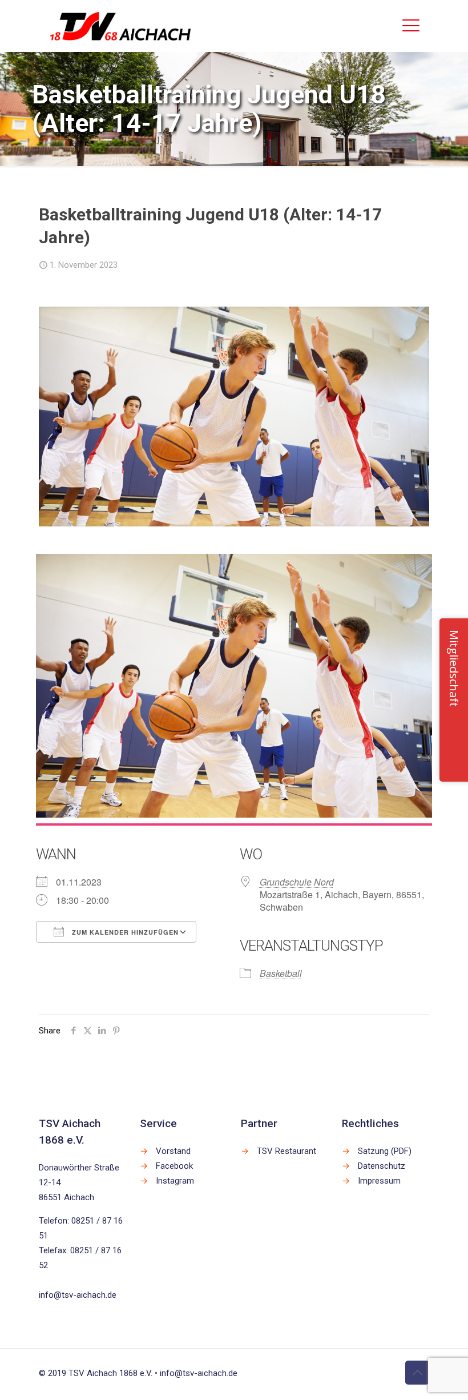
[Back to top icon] (417, 1373)
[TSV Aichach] (120, 25)
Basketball (281, 973)
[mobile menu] (411, 25)
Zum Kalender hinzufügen (124, 932)
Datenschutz (381, 1166)
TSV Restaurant (286, 1151)
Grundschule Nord (297, 881)
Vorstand (173, 1151)
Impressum (379, 1181)
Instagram (175, 1181)
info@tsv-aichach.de (77, 1295)
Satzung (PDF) (384, 1151)
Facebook (174, 1166)
